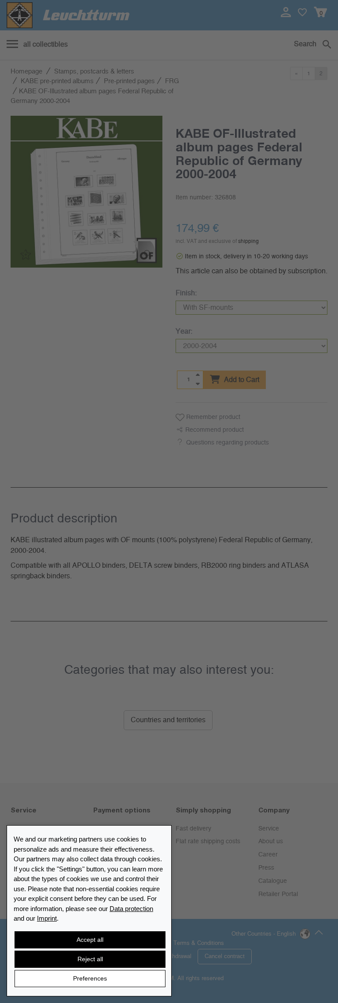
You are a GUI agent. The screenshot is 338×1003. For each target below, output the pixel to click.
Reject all (90, 959)
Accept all (90, 939)
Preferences (90, 978)
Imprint (47, 918)
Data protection (131, 908)
